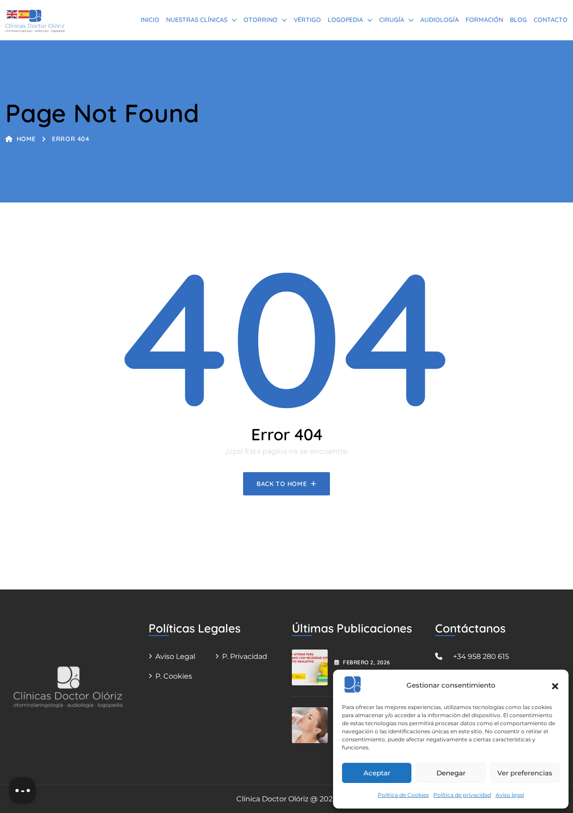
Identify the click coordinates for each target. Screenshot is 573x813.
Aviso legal (510, 794)
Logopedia (345, 20)
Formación (484, 20)
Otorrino (261, 20)
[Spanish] (24, 13)
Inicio (150, 20)
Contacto (551, 20)
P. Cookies (173, 676)
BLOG (518, 20)
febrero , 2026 (366, 662)
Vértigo (307, 20)
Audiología (439, 20)
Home (26, 139)
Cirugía (391, 20)
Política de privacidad (462, 794)
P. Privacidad (244, 656)
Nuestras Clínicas (196, 20)
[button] (555, 685)
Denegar (451, 773)
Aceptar (376, 773)
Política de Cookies (403, 794)
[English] (12, 13)
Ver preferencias (524, 773)
